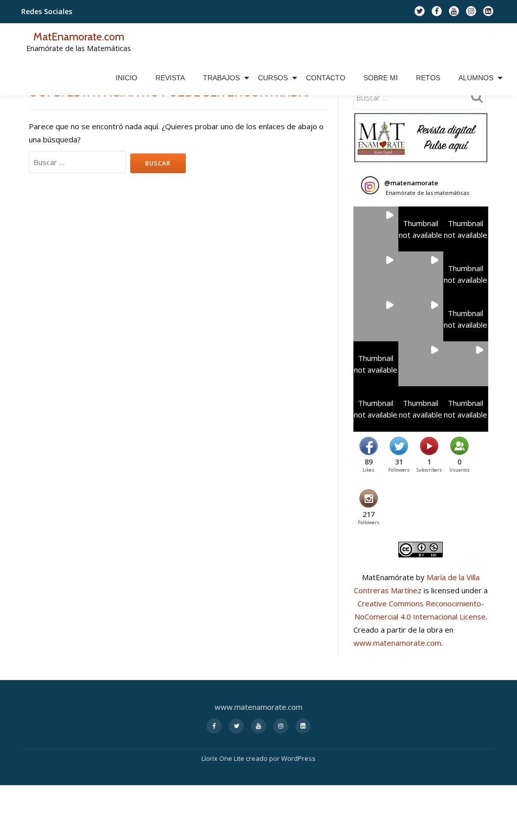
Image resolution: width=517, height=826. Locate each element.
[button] (375, 228)
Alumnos (475, 78)
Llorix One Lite (223, 758)
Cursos (273, 78)
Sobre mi (381, 78)
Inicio (126, 78)
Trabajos (221, 78)
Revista (170, 78)
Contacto (325, 78)
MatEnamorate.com (78, 36)
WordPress (298, 758)
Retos (428, 78)
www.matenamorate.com (397, 643)
